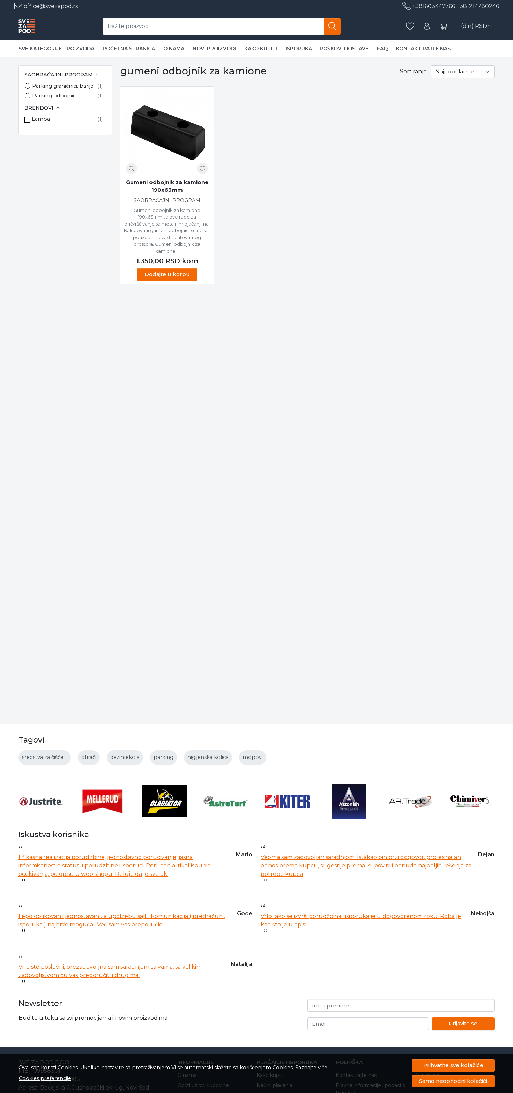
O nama (173, 48)
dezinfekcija (125, 757)
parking (163, 757)
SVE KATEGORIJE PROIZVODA (56, 48)
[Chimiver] (472, 814)
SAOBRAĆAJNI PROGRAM (167, 200)
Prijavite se (463, 1023)
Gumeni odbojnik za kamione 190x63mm (167, 186)
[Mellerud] (102, 814)
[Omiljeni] (410, 26)
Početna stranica (129, 48)
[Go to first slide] (488, 801)
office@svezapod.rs (50, 6)
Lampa (41, 119)
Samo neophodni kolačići (453, 1081)
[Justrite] (41, 814)
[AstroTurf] (225, 814)
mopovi (253, 757)
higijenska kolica (208, 757)
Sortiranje (413, 71)
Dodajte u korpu (167, 274)
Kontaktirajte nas (423, 48)
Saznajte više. (311, 1067)
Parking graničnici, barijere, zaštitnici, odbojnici (64, 86)
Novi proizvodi (214, 48)
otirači (88, 757)
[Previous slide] (25, 801)
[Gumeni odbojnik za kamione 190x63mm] (167, 133)
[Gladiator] (164, 814)
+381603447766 (433, 6)
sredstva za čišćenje (46, 757)
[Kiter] (287, 814)
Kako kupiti (260, 48)
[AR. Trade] (410, 814)
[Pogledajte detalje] (131, 168)
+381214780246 (477, 6)
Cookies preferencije (45, 1078)
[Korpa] (444, 26)
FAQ (382, 48)
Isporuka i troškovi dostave (327, 48)
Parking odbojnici (54, 96)
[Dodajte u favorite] (202, 168)
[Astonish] (349, 814)
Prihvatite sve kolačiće (453, 1065)
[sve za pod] (26, 26)
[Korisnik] (427, 26)
